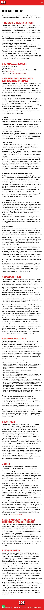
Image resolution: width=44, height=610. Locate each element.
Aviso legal (6, 607)
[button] (3, 606)
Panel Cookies (37, 607)
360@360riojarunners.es (19, 73)
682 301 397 (10, 71)
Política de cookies (27, 607)
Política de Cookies (17, 514)
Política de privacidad (15, 607)
